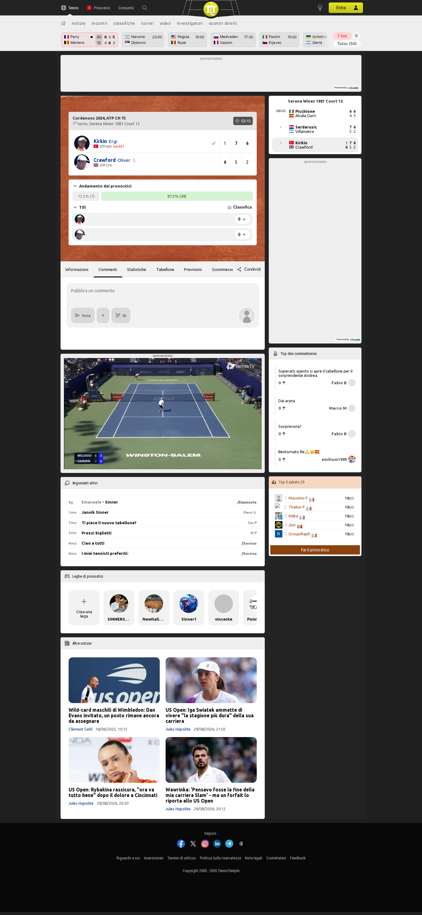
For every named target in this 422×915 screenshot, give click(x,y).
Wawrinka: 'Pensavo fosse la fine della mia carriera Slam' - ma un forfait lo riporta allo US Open (210, 795)
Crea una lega (84, 613)
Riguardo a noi (128, 858)
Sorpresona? (290, 426)
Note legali (253, 858)
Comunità (126, 8)
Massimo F (298, 498)
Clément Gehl (80, 729)
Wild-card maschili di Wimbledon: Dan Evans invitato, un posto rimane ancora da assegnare (114, 715)
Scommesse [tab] (223, 269)
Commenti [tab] (108, 269)
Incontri (100, 23)
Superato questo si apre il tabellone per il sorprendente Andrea (315, 373)
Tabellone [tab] (165, 269)
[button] (144, 7)
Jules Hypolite (178, 729)
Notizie (79, 23)
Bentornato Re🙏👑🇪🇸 (298, 451)
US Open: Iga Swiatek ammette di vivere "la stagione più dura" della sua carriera (210, 715)
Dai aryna (286, 400)
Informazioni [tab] (76, 269)
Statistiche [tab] (136, 269)
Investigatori (190, 23)
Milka (293, 516)
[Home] (63, 23)
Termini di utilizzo (181, 858)
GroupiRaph (299, 534)
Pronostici (102, 8)
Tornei (147, 23)
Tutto (347, 43)
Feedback (298, 858)
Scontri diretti (223, 23)
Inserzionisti (153, 858)
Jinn (292, 525)
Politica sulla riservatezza (220, 858)
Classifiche (124, 23)
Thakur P (297, 507)
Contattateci (276, 858)
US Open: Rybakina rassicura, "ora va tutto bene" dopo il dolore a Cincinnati (113, 792)
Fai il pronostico (315, 549)
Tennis (73, 8)
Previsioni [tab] (193, 269)
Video (165, 23)
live (342, 35)
